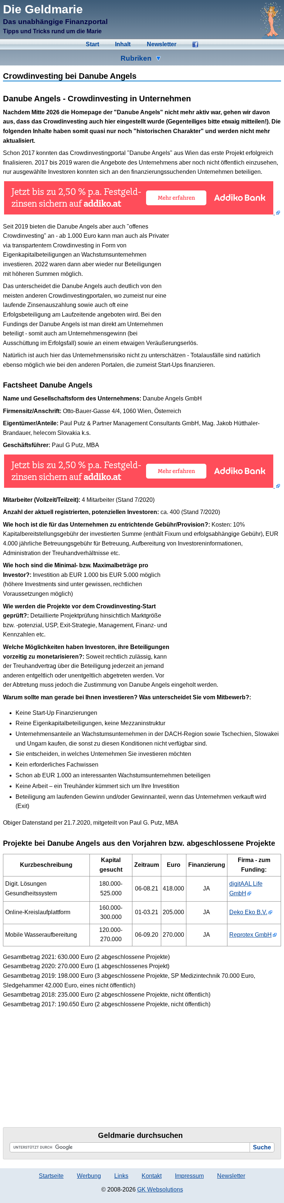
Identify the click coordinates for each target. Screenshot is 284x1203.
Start (92, 44)
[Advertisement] (225, 274)
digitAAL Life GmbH (246, 888)
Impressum (189, 1176)
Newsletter (161, 44)
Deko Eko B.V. (248, 912)
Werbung (89, 1176)
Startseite (51, 1176)
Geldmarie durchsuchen (140, 1135)
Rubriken (136, 58)
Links (121, 1176)
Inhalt (123, 44)
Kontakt (152, 1176)
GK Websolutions (160, 1189)
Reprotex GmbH (250, 935)
